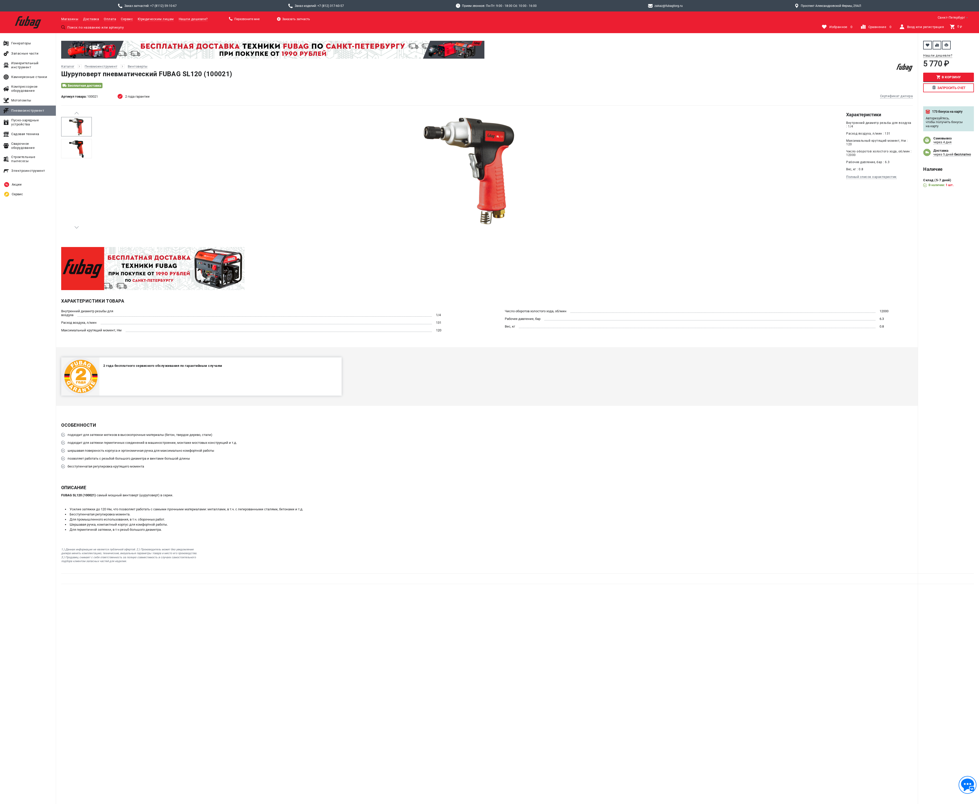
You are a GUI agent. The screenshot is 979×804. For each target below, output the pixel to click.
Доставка (91, 19)
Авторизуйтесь (937, 118)
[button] (76, 113)
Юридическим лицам (156, 19)
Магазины (69, 19)
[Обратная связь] (967, 785)
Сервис (127, 19)
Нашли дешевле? (193, 19)
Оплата (110, 19)
